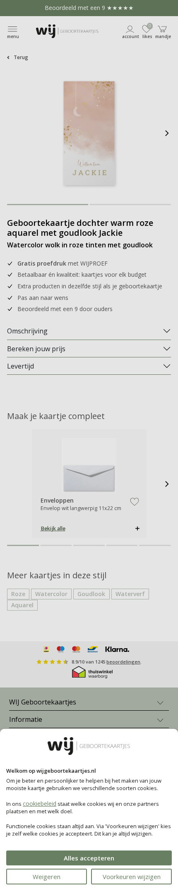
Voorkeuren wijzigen (132, 876)
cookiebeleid (39, 803)
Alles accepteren (89, 858)
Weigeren (46, 876)
